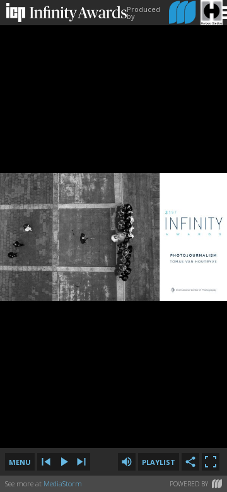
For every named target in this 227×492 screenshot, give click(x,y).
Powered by (189, 483)
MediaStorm (63, 483)
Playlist (158, 462)
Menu (20, 462)
